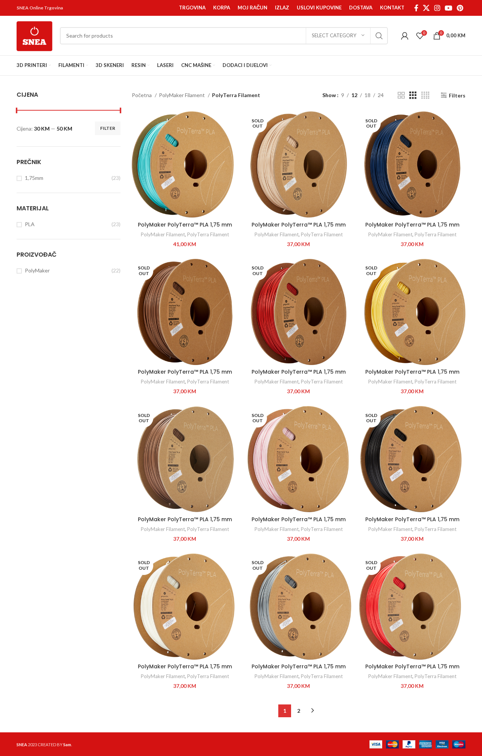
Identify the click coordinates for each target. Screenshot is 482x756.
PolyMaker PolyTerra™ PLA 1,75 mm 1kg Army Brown (185, 375)
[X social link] (426, 8)
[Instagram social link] (437, 8)
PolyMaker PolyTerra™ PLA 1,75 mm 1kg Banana (412, 375)
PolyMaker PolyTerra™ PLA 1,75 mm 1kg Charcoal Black (412, 523)
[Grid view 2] (401, 95)
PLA (30, 224)
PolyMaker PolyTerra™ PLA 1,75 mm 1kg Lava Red (412, 670)
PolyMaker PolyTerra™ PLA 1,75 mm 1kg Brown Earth (185, 523)
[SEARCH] (379, 35)
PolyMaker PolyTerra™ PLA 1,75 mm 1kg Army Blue (412, 228)
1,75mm (34, 178)
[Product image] (185, 164)
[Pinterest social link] (460, 8)
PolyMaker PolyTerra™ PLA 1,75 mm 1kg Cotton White (185, 670)
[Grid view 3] (412, 95)
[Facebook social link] (416, 8)
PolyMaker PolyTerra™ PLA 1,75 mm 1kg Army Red (299, 375)
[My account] (404, 35)
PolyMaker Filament (182, 95)
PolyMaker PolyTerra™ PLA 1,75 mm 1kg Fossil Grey (299, 670)
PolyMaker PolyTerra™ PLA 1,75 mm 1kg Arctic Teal (185, 228)
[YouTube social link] (448, 8)
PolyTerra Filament (208, 234)
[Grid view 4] (425, 95)
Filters (457, 95)
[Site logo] (34, 35)
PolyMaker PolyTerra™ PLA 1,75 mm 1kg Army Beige (299, 228)
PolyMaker (37, 270)
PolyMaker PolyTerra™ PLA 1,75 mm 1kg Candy (299, 523)
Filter (107, 128)
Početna (142, 95)
